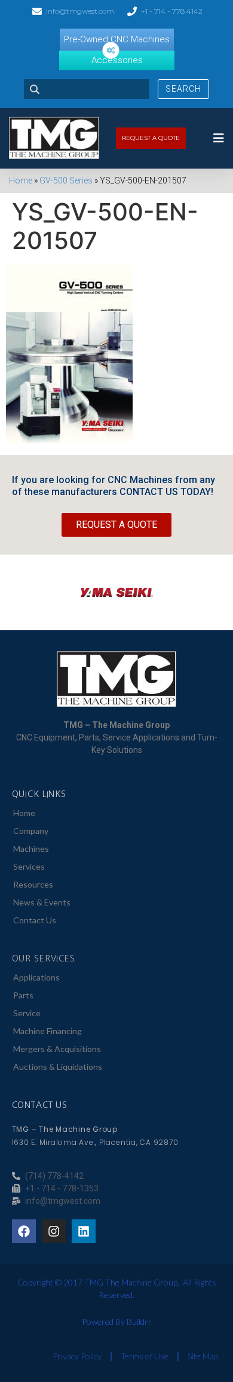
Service (27, 1013)
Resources (33, 884)
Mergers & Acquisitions (57, 1049)
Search (183, 89)
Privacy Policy (77, 1356)
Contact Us (34, 920)
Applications (36, 977)
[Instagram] (54, 1231)
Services (29, 866)
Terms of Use (144, 1356)
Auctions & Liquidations (57, 1067)
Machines (31, 848)
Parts (23, 995)
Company (30, 831)
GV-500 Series (66, 180)
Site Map (203, 1356)
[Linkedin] (84, 1231)
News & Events (41, 902)
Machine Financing (47, 1031)
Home (20, 180)
